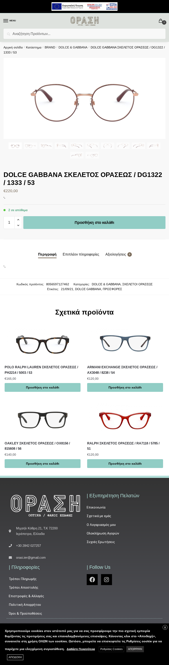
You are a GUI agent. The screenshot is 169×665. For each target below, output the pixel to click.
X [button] (165, 627)
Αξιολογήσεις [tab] (115, 254)
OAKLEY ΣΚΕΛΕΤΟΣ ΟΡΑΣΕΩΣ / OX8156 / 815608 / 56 (37, 445)
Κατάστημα (33, 47)
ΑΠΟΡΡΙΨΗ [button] (135, 649)
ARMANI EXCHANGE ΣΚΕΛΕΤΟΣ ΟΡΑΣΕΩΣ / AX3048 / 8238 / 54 (122, 369)
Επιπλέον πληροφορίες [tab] (81, 254)
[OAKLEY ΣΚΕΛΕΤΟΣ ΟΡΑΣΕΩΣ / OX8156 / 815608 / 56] (43, 418)
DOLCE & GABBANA (73, 47)
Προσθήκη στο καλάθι (94, 222)
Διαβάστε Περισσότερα (81, 649)
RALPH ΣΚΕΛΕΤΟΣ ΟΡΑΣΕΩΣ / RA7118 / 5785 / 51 (123, 445)
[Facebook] (92, 579)
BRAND (50, 47)
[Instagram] (106, 579)
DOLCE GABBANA (88, 289)
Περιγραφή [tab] (47, 254)
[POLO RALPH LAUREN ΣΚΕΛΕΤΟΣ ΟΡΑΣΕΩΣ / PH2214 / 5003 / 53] (43, 342)
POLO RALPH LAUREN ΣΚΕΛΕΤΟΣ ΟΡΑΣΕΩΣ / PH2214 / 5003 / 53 (41, 369)
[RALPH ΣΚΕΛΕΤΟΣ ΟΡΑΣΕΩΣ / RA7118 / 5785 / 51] (125, 418)
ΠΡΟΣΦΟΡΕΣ (112, 289)
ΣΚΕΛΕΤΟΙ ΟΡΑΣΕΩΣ (137, 284)
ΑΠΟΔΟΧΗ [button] (15, 657)
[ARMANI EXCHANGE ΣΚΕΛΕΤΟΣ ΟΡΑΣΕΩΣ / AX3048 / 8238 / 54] (125, 342)
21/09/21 (67, 289)
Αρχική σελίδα (13, 47)
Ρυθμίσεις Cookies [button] (111, 649)
